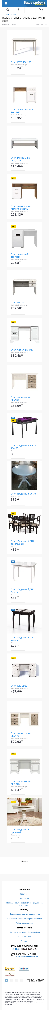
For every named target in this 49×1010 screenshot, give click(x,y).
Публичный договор (24, 923)
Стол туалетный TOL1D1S (19, 255)
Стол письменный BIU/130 (21, 398)
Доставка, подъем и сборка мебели (24, 932)
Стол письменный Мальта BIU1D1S (21, 207)
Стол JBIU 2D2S (19, 685)
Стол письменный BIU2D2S (21, 783)
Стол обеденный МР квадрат (22, 639)
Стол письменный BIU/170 (21, 734)
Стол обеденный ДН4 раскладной (22, 542)
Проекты (24, 941)
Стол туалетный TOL (22, 350)
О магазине (24, 894)
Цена (14, 24)
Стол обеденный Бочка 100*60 (23, 447)
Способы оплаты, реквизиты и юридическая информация (25, 904)
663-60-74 (24, 949)
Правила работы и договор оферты (24, 914)
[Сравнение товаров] (30, 10)
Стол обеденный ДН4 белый (22, 590)
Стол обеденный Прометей (20, 831)
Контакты (24, 898)
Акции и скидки (24, 937)
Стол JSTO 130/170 (21, 62)
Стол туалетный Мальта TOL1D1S (24, 111)
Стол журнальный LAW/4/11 (20, 159)
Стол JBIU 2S (17, 302)
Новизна (5, 24)
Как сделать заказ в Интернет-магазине (24, 919)
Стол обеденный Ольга (23, 493)
